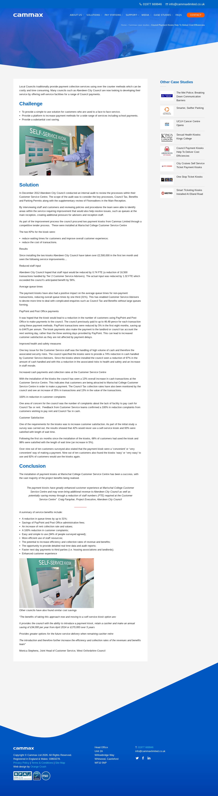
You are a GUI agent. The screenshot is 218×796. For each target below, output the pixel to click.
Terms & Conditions (42, 762)
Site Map (60, 762)
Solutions (93, 15)
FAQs (179, 15)
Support (131, 15)
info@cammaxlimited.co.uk (187, 4)
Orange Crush (38, 766)
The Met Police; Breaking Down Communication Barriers (190, 96)
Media (145, 15)
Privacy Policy (21, 762)
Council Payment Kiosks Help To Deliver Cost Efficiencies (190, 152)
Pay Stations (113, 15)
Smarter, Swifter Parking (190, 108)
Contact (195, 15)
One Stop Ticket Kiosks (189, 176)
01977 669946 (152, 4)
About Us (76, 15)
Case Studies (162, 15)
